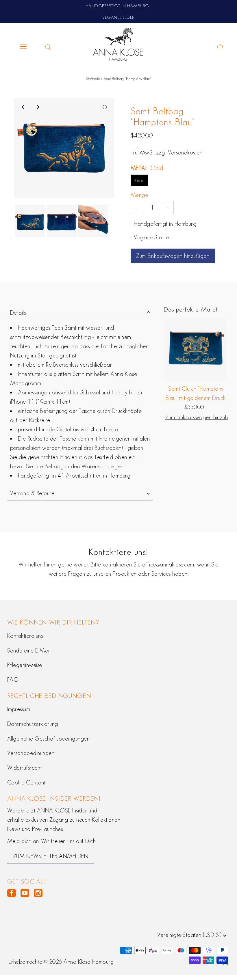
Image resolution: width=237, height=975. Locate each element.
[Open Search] (48, 46)
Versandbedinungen (31, 753)
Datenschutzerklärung (32, 724)
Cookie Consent (26, 782)
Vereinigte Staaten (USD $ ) (190, 935)
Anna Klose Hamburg (89, 962)
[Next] (37, 107)
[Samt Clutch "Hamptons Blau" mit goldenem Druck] (196, 350)
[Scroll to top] (225, 963)
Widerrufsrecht (24, 768)
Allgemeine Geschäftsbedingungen (48, 738)
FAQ (12, 679)
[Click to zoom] (105, 107)
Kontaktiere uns (25, 636)
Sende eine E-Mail (29, 650)
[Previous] (23, 107)
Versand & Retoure (32, 493)
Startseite (93, 79)
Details (18, 313)
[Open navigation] (28, 46)
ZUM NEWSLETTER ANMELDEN (50, 856)
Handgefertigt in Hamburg (165, 224)
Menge (139, 195)
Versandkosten (185, 152)
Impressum (18, 709)
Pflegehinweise (24, 665)
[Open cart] (220, 46)
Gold (139, 180)
